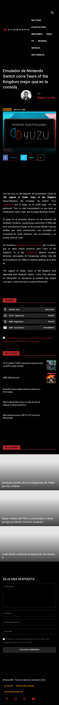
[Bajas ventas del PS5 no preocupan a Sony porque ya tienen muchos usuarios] (29, 508)
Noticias (7, 109)
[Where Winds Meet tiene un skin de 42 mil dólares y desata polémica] (51, 404)
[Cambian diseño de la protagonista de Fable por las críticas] (29, 472)
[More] (41, 157)
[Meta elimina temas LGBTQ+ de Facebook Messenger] (51, 417)
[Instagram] (15, 699)
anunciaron (8, 204)
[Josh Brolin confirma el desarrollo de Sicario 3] (29, 544)
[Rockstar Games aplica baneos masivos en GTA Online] (51, 391)
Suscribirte (48, 327)
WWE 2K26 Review (11, 377)
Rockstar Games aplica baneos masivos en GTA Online (21, 391)
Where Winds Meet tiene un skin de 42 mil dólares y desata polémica (21, 404)
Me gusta (49, 309)
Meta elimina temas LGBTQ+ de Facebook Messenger (21, 417)
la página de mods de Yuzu (29, 245)
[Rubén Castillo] (29, 95)
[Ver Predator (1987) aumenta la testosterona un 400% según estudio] (51, 365)
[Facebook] (6, 699)
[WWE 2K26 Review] (51, 378)
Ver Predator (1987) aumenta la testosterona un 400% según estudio (23, 365)
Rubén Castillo (46, 97)
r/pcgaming (31, 252)
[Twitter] (24, 699)
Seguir (51, 315)
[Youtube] (33, 699)
